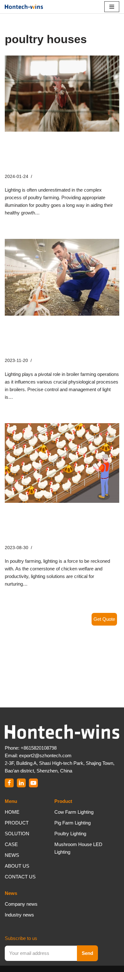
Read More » (54, 212)
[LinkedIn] (21, 782)
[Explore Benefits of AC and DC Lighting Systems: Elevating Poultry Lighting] (62, 463)
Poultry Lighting (70, 833)
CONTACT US (20, 876)
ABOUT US (17, 866)
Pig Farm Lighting (72, 822)
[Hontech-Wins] (24, 6)
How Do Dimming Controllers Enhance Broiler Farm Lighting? (58, 338)
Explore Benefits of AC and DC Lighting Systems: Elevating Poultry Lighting (60, 525)
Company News (50, 176)
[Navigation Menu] (111, 6)
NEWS (12, 855)
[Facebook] (9, 782)
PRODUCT (17, 822)
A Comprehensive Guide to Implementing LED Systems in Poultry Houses (59, 154)
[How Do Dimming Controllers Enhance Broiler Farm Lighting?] (62, 277)
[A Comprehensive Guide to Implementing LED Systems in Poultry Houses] (62, 94)
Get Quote (104, 619)
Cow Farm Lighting (73, 812)
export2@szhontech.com (45, 755)
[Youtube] (33, 782)
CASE (11, 844)
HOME (12, 812)
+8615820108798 (39, 748)
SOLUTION (17, 833)
